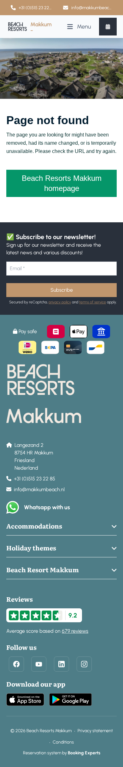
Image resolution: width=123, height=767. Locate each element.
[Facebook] (16, 664)
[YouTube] (38, 664)
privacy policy (60, 302)
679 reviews (75, 631)
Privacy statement (95, 730)
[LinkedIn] (61, 664)
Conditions (63, 742)
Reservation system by (61, 753)
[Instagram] (84, 664)
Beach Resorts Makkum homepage (62, 183)
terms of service (92, 302)
